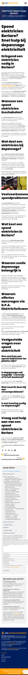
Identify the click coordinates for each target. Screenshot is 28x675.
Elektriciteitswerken (6, 657)
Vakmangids (17, 613)
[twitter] (5, 450)
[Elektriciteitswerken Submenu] (26, 658)
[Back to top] (25, 672)
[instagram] (8, 450)
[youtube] (15, 450)
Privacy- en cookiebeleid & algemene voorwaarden (16, 672)
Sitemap (6, 671)
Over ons (3, 659)
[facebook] (2, 450)
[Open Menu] (25, 3)
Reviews (3, 661)
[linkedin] (12, 450)
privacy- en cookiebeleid (14, 567)
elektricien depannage (8, 86)
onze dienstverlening (13, 648)
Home (2, 655)
